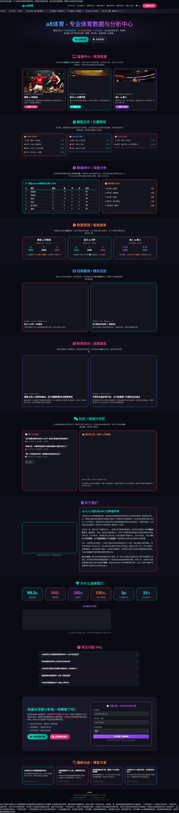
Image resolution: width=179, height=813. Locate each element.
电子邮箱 (96, 710)
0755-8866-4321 (81, 797)
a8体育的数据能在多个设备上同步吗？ (56, 682)
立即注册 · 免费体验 (121, 736)
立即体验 (82, 39)
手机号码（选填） (99, 718)
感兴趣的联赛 (97, 727)
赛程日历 (92, 6)
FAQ (139, 6)
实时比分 (72, 6)
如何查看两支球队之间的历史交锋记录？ (56, 661)
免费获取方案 (149, 6)
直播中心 (82, 6)
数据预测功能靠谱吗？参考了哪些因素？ (56, 675)
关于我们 (131, 6)
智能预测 (112, 6)
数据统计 (102, 6)
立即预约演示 (61, 736)
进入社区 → (30, 462)
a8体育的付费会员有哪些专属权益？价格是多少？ (60, 668)
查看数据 (100, 39)
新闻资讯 (121, 6)
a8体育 (29, 5)
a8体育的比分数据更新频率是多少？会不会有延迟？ (61, 654)
